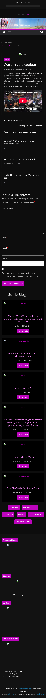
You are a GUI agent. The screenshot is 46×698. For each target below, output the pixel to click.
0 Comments (29, 69)
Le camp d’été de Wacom (23, 456)
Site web (5, 258)
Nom (4, 238)
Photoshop (13, 507)
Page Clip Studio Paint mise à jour (23, 488)
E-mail (5, 248)
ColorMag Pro (13, 674)
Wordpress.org (16, 671)
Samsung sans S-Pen (23, 387)
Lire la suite (23, 331)
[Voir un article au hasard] (41, 32)
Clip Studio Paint (30, 507)
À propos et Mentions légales (15, 595)
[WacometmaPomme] (4, 32)
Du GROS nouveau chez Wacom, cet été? (21, 176)
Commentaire (8, 208)
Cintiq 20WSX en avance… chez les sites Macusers (21, 142)
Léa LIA (16, 326)
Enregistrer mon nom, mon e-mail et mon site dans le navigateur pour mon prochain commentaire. (22, 274)
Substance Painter (23, 522)
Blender (21, 514)
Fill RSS (28, 14)
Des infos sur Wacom (13, 120)
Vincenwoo (9, 69)
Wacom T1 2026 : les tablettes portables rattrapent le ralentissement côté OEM (23, 319)
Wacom (7, 59)
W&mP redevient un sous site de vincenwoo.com (23, 355)
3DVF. (37, 76)
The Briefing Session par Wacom (29, 126)
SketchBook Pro (36, 514)
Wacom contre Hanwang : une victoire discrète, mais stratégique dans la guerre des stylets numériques (23, 422)
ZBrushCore (8, 514)
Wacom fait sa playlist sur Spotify (20, 159)
